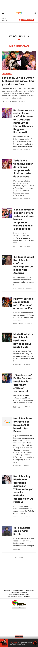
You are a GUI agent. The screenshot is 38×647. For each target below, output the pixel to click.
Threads (29, 572)
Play (35, 643)
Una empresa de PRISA (19, 603)
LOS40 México (19, 13)
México (4, 20)
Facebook (21, 572)
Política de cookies (18, 590)
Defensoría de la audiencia (19, 592)
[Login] (35, 13)
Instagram (17, 572)
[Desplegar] (19, 637)
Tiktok (9, 572)
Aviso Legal (7, 590)
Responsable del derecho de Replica (19, 594)
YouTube (13, 572)
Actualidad (7, 73)
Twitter (25, 572)
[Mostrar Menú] (3, 13)
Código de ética (30, 590)
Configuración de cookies (15, 596)
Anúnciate (27, 596)
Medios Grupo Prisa (19, 608)
